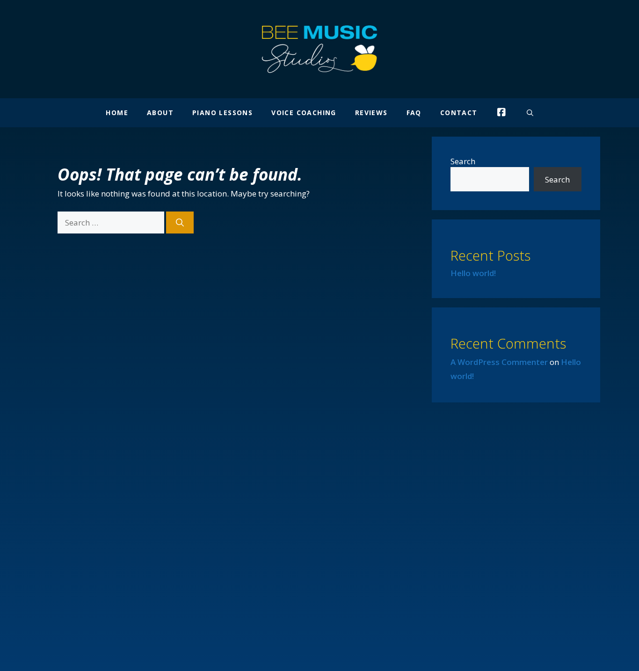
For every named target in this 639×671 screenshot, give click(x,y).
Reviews (371, 112)
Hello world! (473, 273)
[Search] (180, 223)
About (160, 112)
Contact (459, 112)
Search (462, 161)
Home (117, 112)
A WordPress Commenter (499, 362)
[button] (530, 113)
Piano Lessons (222, 112)
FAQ (414, 112)
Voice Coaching (303, 112)
